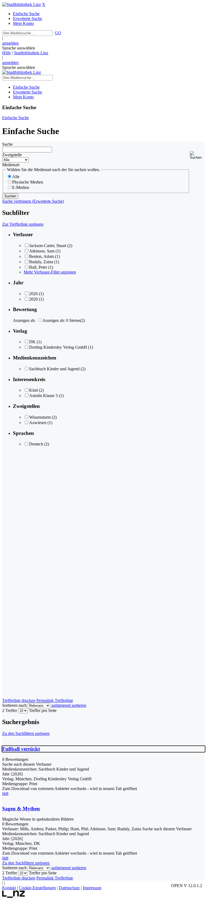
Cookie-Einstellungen (37, 887)
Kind (33, 390)
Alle (15, 176)
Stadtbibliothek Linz (31, 53)
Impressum (92, 887)
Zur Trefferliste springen (22, 224)
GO (58, 33)
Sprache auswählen (18, 48)
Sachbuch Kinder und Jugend (54, 369)
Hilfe (6, 53)
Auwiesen (37, 422)
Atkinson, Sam (41, 251)
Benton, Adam (41, 256)
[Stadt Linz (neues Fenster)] (13, 896)
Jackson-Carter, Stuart (47, 245)
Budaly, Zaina (41, 261)
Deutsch (36, 444)
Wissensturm (40, 417)
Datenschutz (69, 887)
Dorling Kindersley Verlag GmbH (58, 347)
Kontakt (9, 887)
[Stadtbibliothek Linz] (21, 4)
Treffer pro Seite (43, 710)
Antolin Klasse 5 (43, 395)
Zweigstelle (12, 154)
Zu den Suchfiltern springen (26, 733)
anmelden (10, 43)
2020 (33, 299)
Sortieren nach (14, 705)
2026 (33, 293)
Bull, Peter (38, 267)
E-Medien (20, 187)
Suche (7, 144)
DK (32, 341)
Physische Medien (27, 182)
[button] (197, 155)
